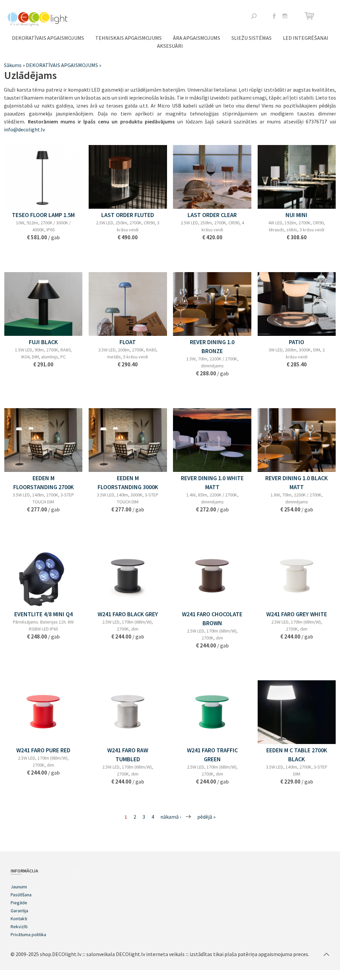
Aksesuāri (170, 45)
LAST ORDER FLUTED (127, 215)
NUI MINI (296, 215)
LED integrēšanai (305, 38)
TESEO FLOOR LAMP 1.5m (43, 215)
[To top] (326, 954)
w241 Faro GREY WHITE (296, 614)
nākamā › (170, 816)
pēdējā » (206, 816)
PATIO (296, 342)
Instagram (285, 16)
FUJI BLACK (43, 342)
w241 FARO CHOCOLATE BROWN (212, 618)
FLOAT (128, 342)
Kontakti (19, 919)
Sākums (13, 65)
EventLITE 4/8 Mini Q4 (43, 614)
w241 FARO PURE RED (43, 750)
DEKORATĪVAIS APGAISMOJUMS (48, 38)
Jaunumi (19, 887)
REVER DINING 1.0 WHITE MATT (212, 482)
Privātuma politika (28, 934)
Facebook (274, 16)
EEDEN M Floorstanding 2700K (43, 482)
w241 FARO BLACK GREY (128, 614)
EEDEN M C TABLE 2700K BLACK (296, 754)
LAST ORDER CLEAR (212, 215)
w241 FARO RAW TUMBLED (127, 754)
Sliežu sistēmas (251, 38)
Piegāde (19, 903)
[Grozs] (310, 16)
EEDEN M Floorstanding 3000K (128, 482)
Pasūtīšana (21, 895)
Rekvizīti (19, 927)
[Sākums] (37, 19)
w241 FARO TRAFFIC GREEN (212, 754)
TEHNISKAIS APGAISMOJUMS (128, 38)
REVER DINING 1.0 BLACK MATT (296, 482)
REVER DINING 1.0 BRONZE (212, 346)
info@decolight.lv (24, 129)
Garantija (19, 911)
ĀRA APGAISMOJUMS (196, 38)
